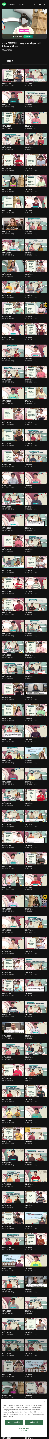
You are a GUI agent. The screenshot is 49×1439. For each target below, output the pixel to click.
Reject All (34, 1422)
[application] (24, 21)
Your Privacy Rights (24, 1429)
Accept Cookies (14, 1422)
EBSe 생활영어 (9, 43)
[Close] (44, 1401)
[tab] (10, 61)
